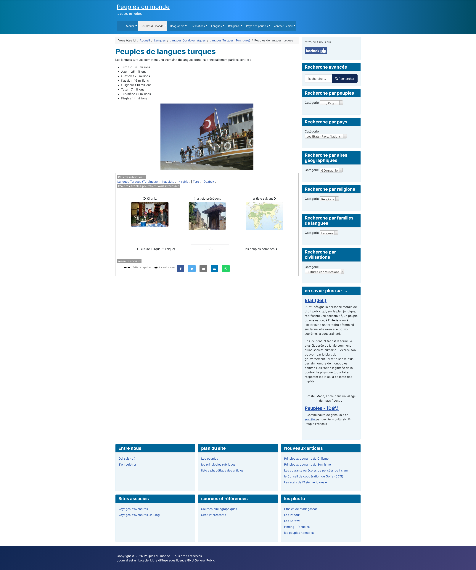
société (310, 419)
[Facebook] (180, 268)
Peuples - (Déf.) (322, 408)
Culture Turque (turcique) (157, 249)
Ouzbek (208, 181)
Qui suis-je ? (127, 458)
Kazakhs (168, 181)
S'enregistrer (127, 464)
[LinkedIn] (214, 268)
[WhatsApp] (226, 268)
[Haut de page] (469, 563)
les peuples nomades (260, 249)
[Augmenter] (129, 267)
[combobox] (318, 78)
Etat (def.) (316, 300)
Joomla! (122, 560)
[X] (192, 268)
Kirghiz (183, 181)
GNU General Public (201, 560)
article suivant (263, 198)
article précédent (208, 198)
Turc (196, 181)
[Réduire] (125, 267)
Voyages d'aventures (133, 509)
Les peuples (209, 458)
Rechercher (346, 78)
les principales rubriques (218, 464)
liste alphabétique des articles (222, 470)
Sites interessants (213, 515)
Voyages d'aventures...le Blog (139, 515)
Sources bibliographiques (219, 509)
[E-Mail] (203, 268)
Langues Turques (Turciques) (137, 181)
